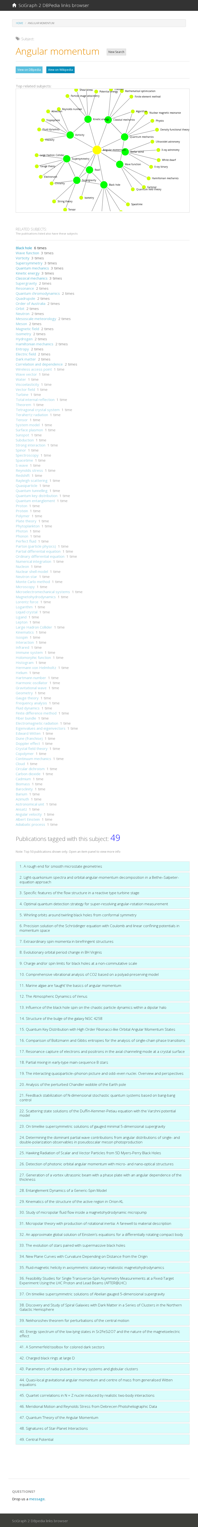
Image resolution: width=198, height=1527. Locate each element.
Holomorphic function (33, 657)
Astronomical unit (30, 804)
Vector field (25, 389)
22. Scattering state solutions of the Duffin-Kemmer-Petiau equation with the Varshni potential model (98, 1113)
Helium (21, 672)
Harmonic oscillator (32, 682)
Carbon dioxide (28, 773)
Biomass (23, 783)
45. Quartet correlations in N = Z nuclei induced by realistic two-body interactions (87, 1395)
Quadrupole (25, 298)
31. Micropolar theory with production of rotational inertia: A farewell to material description (95, 1223)
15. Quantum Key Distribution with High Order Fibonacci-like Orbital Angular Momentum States (97, 1029)
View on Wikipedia (60, 70)
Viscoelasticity (27, 384)
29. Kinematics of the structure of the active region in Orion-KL (71, 1201)
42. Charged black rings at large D (47, 1358)
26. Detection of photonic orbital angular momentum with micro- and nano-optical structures (97, 1163)
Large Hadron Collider (34, 627)
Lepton (22, 622)
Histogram (25, 662)
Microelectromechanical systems (43, 591)
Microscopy (25, 586)
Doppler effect (28, 743)
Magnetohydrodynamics (36, 596)
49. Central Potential (36, 1439)
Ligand (21, 617)
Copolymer (25, 753)
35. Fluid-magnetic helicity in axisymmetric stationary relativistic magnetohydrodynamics (92, 1267)
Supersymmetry (29, 263)
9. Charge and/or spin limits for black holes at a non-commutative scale (78, 963)
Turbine (22, 394)
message (37, 1498)
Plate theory (26, 520)
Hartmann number (31, 677)
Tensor (22, 419)
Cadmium (23, 778)
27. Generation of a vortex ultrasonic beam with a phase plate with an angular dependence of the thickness (101, 1177)
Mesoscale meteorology (36, 318)
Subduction (25, 440)
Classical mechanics (32, 278)
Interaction (25, 642)
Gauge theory (27, 697)
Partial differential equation (38, 551)
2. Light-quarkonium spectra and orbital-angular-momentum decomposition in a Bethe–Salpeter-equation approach (99, 879)
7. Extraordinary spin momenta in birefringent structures (66, 941)
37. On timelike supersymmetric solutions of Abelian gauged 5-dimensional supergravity (92, 1293)
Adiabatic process (30, 824)
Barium (21, 794)
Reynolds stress (29, 470)
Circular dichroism (30, 768)
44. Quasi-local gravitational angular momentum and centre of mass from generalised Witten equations (96, 1382)
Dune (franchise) (29, 738)
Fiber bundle (26, 718)
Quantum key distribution (36, 495)
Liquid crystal (26, 611)
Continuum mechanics (33, 758)
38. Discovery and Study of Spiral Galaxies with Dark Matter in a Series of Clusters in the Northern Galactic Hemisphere (101, 1307)
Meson (21, 323)
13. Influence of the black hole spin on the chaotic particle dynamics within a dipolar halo (93, 1007)
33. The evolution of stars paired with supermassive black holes (72, 1245)
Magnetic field (27, 328)
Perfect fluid (26, 541)
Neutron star (26, 576)
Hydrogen (24, 338)
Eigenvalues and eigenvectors (40, 728)
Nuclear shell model (32, 571)
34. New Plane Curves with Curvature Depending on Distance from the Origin (84, 1256)
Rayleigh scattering (32, 480)
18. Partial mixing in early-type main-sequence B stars (64, 1062)
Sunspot (22, 435)
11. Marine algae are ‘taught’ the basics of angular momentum (70, 985)
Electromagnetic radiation (37, 723)
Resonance (25, 288)
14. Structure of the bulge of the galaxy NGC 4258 (61, 1018)
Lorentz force (27, 601)
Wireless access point (34, 369)
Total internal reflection (35, 399)
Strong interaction (30, 445)
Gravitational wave (31, 687)
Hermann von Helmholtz (36, 667)
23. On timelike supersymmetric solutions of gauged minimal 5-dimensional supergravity (92, 1126)
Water (21, 379)
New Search (116, 52)
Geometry (24, 692)
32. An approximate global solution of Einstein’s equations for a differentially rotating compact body (101, 1234)
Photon (22, 531)
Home (19, 23)
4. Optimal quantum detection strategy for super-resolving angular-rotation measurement (94, 903)
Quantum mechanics (32, 268)
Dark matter (26, 359)
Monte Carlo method (33, 581)
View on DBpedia (29, 70)
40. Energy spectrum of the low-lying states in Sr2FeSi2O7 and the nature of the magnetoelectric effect (100, 1333)
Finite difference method (36, 713)
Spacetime (24, 460)
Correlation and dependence (39, 364)
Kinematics (25, 632)
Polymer (23, 515)
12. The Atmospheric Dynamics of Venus (53, 996)
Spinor (21, 450)
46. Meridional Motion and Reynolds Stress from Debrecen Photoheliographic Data (88, 1406)
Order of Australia (30, 303)
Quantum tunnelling (32, 490)
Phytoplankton (28, 526)
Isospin (22, 637)
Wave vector (26, 374)
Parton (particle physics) (36, 546)
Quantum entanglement (35, 500)
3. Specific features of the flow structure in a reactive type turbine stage (79, 892)
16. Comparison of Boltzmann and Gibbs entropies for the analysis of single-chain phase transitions (102, 1040)
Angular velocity (29, 814)
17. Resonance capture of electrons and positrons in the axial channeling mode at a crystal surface (102, 1051)
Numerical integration (33, 561)
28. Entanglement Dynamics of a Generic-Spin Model (63, 1190)
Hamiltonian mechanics (34, 343)
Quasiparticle (26, 485)
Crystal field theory (32, 748)
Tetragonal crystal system (38, 409)
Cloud (20, 763)
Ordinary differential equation (40, 556)
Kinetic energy (28, 273)
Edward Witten (28, 733)
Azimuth (22, 799)
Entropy (22, 349)
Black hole (24, 247)
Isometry (23, 333)
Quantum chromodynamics (38, 293)
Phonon (22, 536)
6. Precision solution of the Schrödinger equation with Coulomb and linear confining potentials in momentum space (99, 928)
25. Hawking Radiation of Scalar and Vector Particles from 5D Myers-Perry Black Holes (90, 1152)
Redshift (23, 475)
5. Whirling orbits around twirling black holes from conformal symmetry (78, 914)
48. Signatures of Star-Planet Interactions (54, 1428)
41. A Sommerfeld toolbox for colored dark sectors (62, 1346)
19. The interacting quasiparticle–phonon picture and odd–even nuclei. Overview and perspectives (102, 1073)
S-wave (22, 465)
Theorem (23, 404)
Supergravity (26, 283)
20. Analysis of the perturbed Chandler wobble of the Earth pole (73, 1084)
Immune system (29, 652)
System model (28, 424)
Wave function (27, 252)
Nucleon (22, 566)
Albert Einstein (28, 819)
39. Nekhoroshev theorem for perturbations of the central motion (74, 1320)
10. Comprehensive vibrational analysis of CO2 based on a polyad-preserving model (89, 974)
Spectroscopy (27, 455)
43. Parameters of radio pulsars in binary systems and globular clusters (79, 1368)
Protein (22, 510)
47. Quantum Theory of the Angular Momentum (59, 1417)
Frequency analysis (31, 703)
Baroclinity (24, 788)
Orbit (20, 308)
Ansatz (21, 809)
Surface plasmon (29, 429)
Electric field (26, 354)
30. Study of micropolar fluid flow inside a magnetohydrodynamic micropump (83, 1212)
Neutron (22, 313)
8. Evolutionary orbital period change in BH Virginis (61, 952)
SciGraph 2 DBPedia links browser (52, 5)
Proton (21, 505)
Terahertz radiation (32, 414)
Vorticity (22, 258)
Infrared (22, 647)
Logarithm (24, 606)
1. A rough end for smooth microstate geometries (61, 866)
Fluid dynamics (28, 708)
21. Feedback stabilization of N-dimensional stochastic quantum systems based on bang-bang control (97, 1097)
